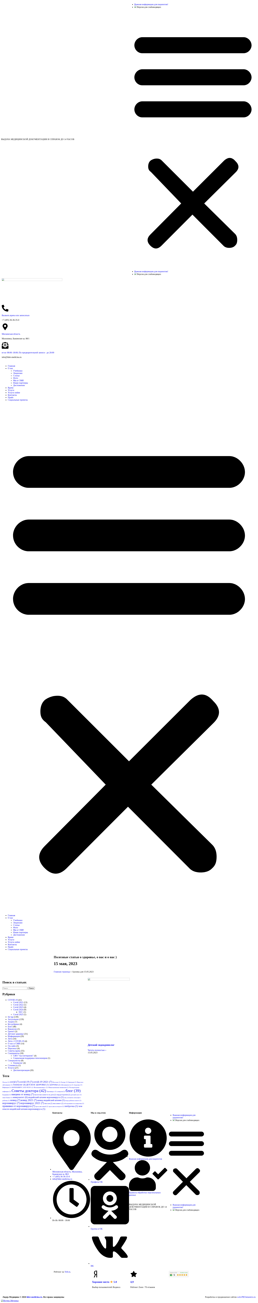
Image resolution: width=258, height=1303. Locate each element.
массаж (48, 1103)
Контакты (12, 395)
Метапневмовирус (41, 1087)
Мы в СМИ (18, 380)
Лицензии (17, 373)
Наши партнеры (20, 383)
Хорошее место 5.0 (104, 1281)
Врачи (10, 388)
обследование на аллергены (74, 1103)
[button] (193, 139)
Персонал (12, 1048)
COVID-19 (13, 1000)
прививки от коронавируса (18, 1106)
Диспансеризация (21, 1070)
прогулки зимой (42, 1106)
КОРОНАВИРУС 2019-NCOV (22, 1087)
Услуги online (14, 392)
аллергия (61, 1091)
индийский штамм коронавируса (46, 1097)
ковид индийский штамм (51, 1100)
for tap (10, 1017)
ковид (15, 1100)
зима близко (7, 1097)
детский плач (76, 1094)
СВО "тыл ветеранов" (23, 1056)
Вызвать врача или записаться (15, 315)
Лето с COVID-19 (16, 1041)
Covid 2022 (18, 1005)
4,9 (132, 1281)
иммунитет (20, 1097)
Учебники (17, 371)
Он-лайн (12, 1046)
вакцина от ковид (23, 1094)
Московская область (11, 334)
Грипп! (11, 1031)
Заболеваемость (67, 1085)
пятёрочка (71, 1106)
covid (14, 1081)
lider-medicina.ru (34, 1297)
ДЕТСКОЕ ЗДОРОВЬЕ (37, 1085)
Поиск (31, 988)
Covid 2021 (18, 1002)
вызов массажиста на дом (45, 1095)
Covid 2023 (18, 1007)
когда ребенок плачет (73, 1100)
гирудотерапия (63, 1095)
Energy (64, 1082)
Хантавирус (52, 1091)
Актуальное (13, 1019)
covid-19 (26, 1081)
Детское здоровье (16, 1034)
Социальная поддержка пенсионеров (30, 1058)
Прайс (11, 397)
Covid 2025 (18, 1014)
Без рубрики (13, 1024)
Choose (5, 1082)
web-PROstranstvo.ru (246, 1297)
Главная (11, 366)
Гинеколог (18, 1063)
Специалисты (14, 1060)
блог (73, 1090)
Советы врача (14, 1051)
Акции (11, 1022)
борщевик (6, 1094)
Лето (10, 1039)
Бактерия (72, 1082)
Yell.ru (67, 1272)
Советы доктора (29, 1090)
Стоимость (13, 1065)
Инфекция (6, 1087)
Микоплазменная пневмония (58, 1087)
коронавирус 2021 (32, 1103)
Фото (15, 378)
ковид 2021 (29, 1100)
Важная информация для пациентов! (151, 4)
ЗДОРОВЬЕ (54, 1085)
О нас (10, 368)
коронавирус (11, 1103)
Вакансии (12, 1029)
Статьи (16, 375)
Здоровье (78, 1085)
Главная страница (62, 972)
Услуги (11, 390)
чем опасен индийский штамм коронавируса (42, 1107)
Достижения (19, 385)
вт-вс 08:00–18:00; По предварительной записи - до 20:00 (28, 352)
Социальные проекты (18, 400)
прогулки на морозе (56, 1106)
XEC (21, 1012)
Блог (10, 1026)
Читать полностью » (97, 1050)
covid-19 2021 (42, 1081)
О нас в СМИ (14, 1043)
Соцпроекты (13, 1053)
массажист (58, 1103)
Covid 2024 (18, 1009)
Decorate (56, 1082)
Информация (14, 1036)
